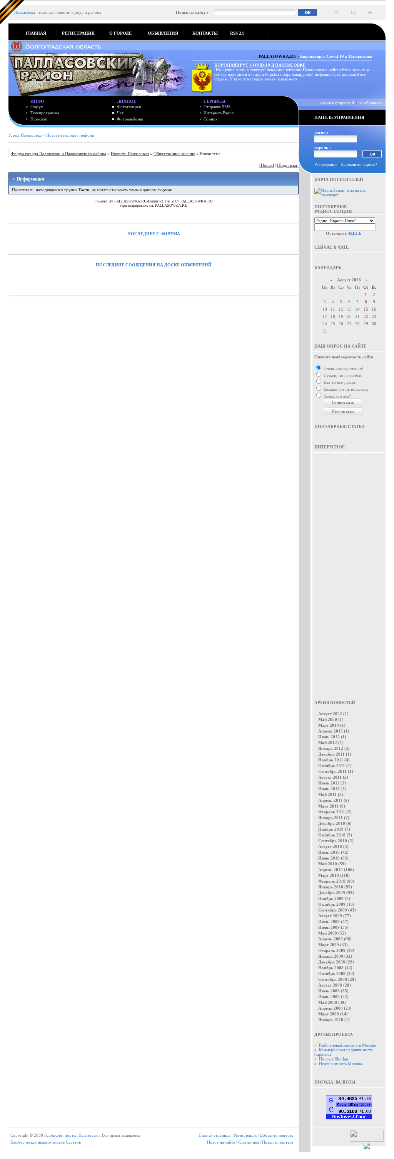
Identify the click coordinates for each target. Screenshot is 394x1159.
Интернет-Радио (219, 112)
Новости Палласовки (130, 153)
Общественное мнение (174, 153)
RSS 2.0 (237, 33)
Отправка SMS (217, 106)
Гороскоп (38, 119)
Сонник (210, 119)
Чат (120, 112)
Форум (36, 106)
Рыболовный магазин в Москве (347, 1045)
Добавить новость (276, 1135)
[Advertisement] (349, 570)
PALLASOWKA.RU (196, 201)
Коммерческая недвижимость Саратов (45, 1142)
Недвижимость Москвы (340, 1063)
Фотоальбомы (130, 119)
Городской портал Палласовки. (72, 1135)
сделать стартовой (337, 102)
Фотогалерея (129, 106)
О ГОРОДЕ (120, 33)
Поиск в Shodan (333, 1059)
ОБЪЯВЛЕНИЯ (163, 33)
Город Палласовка (25, 135)
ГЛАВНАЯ (36, 33)
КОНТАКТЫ (205, 33)
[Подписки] (288, 165)
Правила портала (277, 1142)
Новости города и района (70, 135)
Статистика (248, 1142)
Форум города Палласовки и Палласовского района (58, 153)
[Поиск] (266, 165)
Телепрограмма (44, 112)
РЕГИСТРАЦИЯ (78, 33)
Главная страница (214, 1135)
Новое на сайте (221, 1142)
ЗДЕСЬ (354, 233)
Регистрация (325, 164)
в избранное (370, 102)
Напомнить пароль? (359, 164)
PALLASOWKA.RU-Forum (136, 201)
